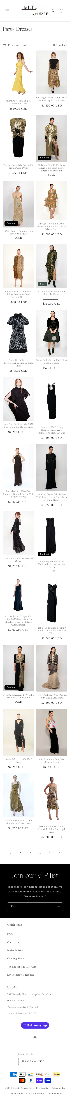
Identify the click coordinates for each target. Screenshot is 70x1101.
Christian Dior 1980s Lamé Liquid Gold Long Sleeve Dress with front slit (52, 168)
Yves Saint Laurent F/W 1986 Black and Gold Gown (18, 696)
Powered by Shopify (38, 1088)
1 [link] (11, 852)
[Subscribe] (59, 906)
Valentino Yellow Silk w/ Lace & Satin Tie (18, 102)
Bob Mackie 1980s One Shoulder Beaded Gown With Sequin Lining (18, 494)
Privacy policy (18, 1093)
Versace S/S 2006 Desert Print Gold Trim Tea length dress (52, 829)
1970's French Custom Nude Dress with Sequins (18, 232)
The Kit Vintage (20, 1088)
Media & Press (15, 950)
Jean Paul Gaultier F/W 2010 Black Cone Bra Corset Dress (18, 425)
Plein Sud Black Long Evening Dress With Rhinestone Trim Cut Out (51, 430)
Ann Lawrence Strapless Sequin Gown (51, 760)
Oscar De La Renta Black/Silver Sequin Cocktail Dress (18, 363)
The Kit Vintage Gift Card (22, 966)
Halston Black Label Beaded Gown (18, 560)
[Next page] (59, 853)
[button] (7, 11)
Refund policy (58, 1088)
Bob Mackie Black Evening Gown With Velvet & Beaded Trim (52, 631)
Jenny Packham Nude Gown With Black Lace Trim (52, 696)
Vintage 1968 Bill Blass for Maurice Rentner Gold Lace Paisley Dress (51, 227)
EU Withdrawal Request (20, 974)
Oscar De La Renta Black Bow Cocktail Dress (51, 361)
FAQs (10, 934)
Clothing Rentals (16, 958)
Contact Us (13, 942)
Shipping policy (55, 1093)
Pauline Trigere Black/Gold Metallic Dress (52, 293)
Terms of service (36, 1093)
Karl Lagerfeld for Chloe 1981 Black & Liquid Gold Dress (51, 99)
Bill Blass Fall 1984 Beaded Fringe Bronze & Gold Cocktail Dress (18, 294)
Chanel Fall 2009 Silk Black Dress (18, 760)
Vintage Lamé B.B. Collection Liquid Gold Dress (18, 166)
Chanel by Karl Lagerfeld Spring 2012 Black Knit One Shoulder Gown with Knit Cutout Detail (18, 621)
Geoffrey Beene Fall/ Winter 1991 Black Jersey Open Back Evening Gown (51, 497)
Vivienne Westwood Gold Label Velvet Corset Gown (18, 822)
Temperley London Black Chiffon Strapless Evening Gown (51, 564)
